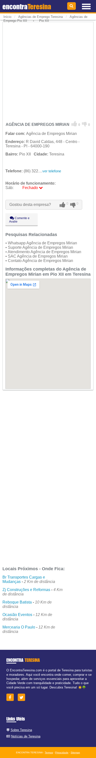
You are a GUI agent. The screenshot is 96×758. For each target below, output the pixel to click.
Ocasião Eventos (17, 615)
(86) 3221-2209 (27, 171)
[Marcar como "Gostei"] (74, 124)
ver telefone (51, 171)
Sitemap (75, 752)
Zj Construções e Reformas (26, 590)
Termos (49, 752)
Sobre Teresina (21, 730)
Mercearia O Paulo (18, 627)
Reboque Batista (17, 602)
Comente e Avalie (19, 219)
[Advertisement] (48, 70)
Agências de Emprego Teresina (40, 17)
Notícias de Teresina (25, 736)
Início (7, 17)
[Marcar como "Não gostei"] (84, 124)
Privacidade (61, 752)
